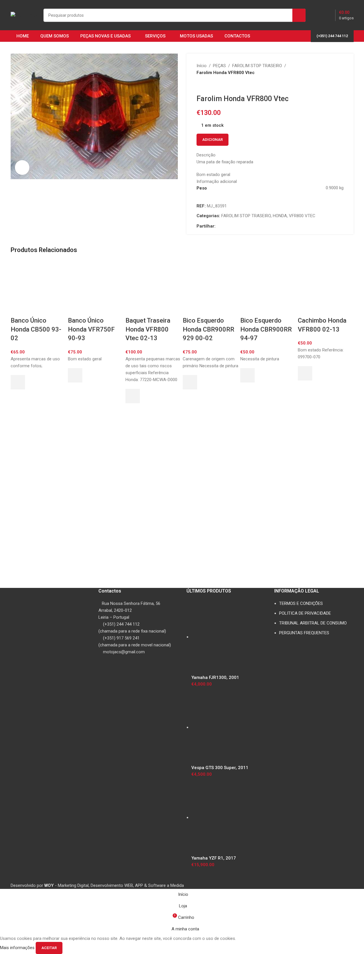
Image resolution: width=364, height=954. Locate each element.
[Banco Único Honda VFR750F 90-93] (96, 288)
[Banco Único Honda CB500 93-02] (38, 288)
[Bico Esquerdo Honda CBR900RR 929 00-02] (211, 288)
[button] (18, 382)
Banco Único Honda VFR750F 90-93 (91, 329)
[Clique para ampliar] (22, 167)
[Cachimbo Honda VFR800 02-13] (326, 288)
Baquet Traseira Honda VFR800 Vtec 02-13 (147, 329)
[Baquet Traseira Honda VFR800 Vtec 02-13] (153, 288)
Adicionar (212, 139)
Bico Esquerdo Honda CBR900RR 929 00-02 (208, 329)
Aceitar (49, 948)
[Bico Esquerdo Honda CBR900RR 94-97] (268, 288)
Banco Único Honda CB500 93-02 (36, 329)
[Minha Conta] (318, 15)
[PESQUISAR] (299, 15)
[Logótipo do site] (24, 14)
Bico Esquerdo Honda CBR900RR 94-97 (266, 329)
